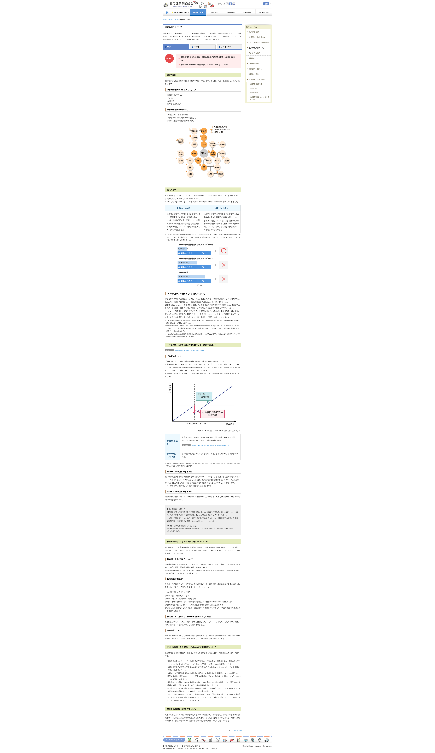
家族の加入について (256, 48)
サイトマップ (170, 740)
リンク (180, 740)
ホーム (165, 19)
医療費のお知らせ (255, 69)
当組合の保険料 (255, 53)
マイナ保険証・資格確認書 (259, 42)
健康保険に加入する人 (257, 37)
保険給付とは (254, 58)
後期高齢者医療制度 (256, 84)
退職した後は (254, 74)
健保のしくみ (173, 19)
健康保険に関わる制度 (257, 79)
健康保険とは (254, 32)
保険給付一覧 (254, 64)
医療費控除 (253, 88)
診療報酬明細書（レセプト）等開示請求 (259, 98)
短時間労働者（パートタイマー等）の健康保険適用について (212, 445)
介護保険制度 (254, 93)
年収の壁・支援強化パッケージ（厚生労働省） (190, 350)
